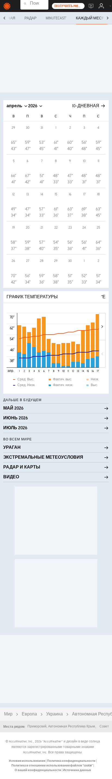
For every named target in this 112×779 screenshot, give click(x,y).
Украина (54, 714)
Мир (8, 714)
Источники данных (77, 770)
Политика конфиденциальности (71, 761)
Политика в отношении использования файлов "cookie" (52, 765)
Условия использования (27, 761)
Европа (29, 714)
